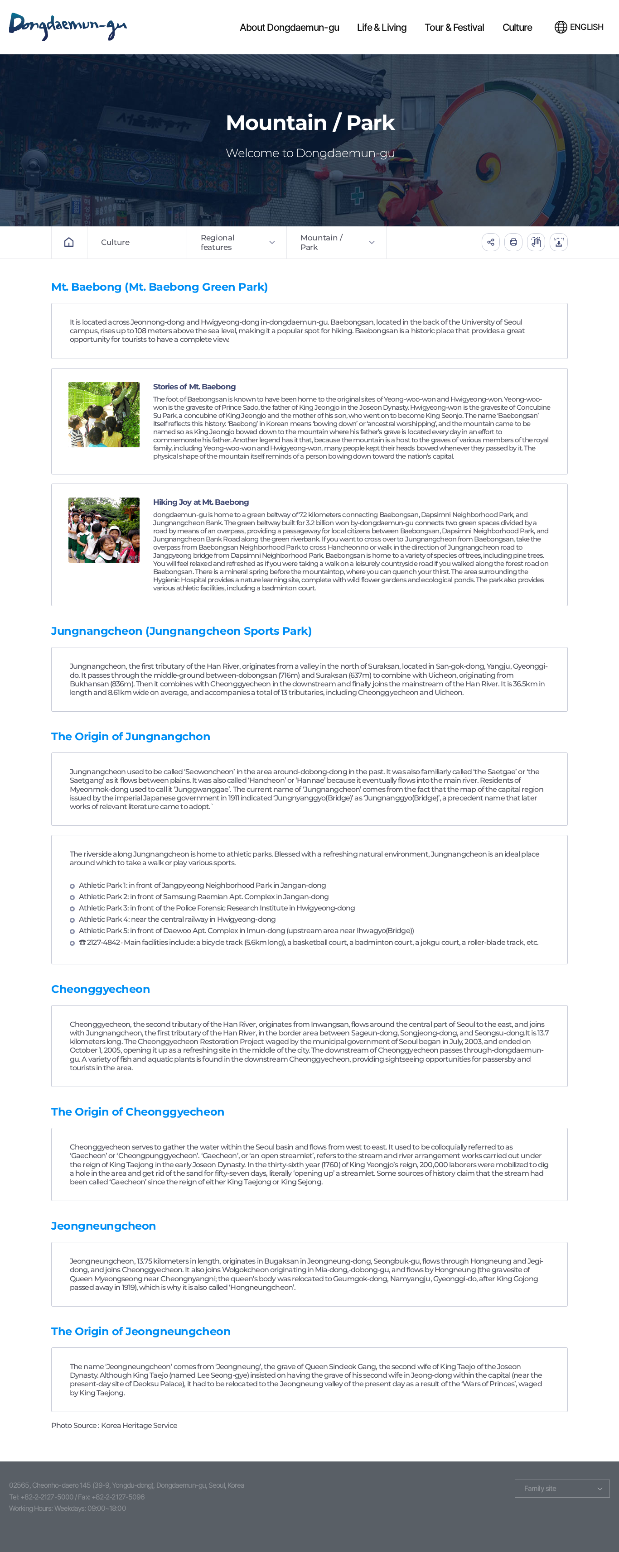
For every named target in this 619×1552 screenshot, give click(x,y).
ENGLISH (587, 27)
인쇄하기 (513, 242)
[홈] (69, 242)
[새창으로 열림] (536, 242)
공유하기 (491, 242)
